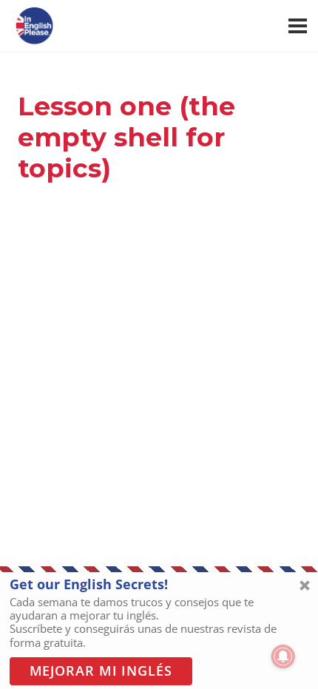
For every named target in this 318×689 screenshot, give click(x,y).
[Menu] (297, 25)
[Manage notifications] (283, 656)
